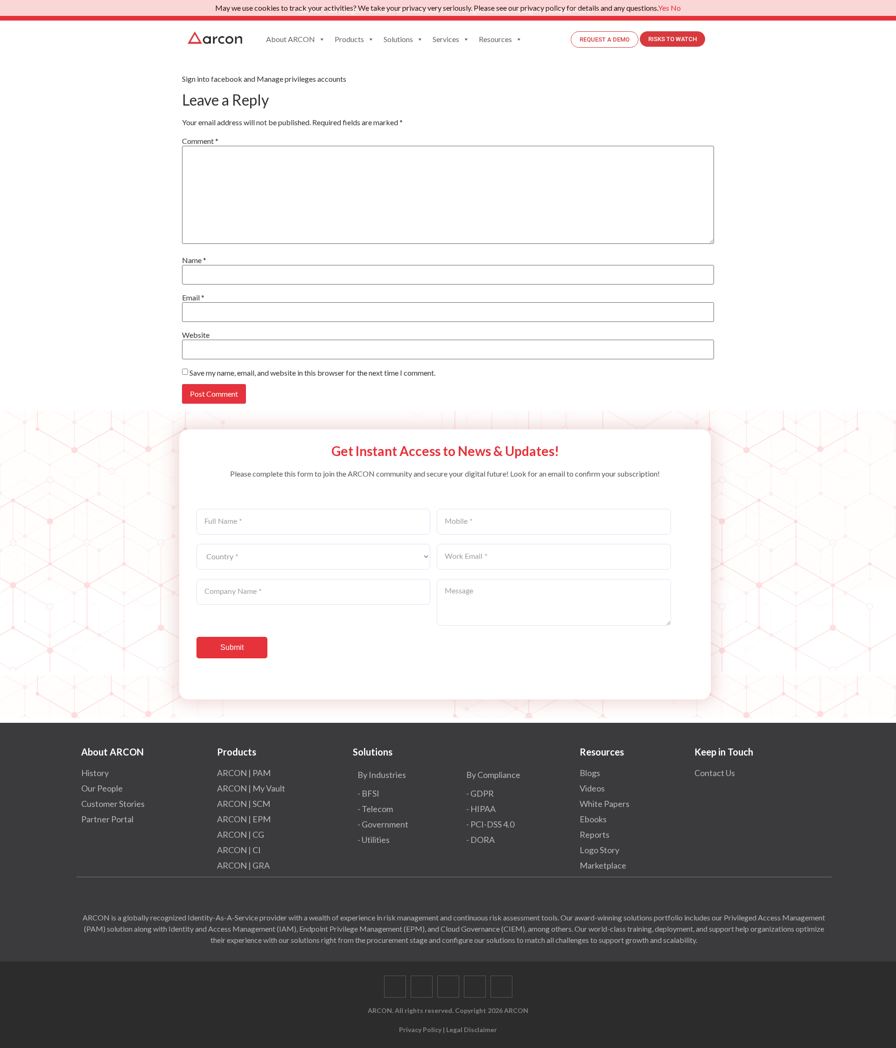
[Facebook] (395, 987)
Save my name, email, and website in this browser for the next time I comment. (312, 373)
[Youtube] (475, 987)
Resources (495, 39)
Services (446, 39)
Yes (663, 7)
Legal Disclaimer (471, 1030)
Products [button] (349, 39)
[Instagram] (501, 987)
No (676, 7)
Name (194, 260)
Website (196, 335)
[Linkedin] (448, 987)
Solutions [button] (398, 39)
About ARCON (290, 39)
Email (193, 297)
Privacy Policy (420, 1030)
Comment (200, 141)
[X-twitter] (422, 987)
